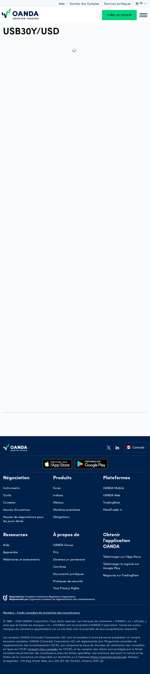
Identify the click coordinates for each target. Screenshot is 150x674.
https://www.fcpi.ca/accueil (108, 657)
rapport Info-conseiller (43, 649)
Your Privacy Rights (66, 588)
